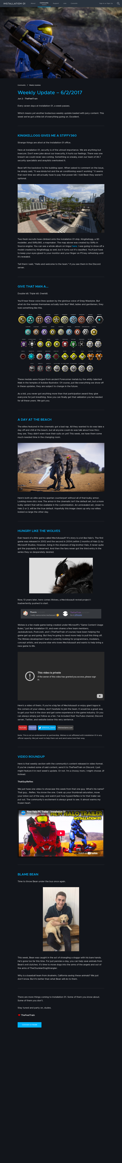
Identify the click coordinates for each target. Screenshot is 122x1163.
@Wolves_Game (48, 728)
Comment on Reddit (29, 1025)
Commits (74, 3)
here (74, 246)
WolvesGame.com (65, 728)
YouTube (22, 728)
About (33, 3)
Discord (32, 728)
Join (64, 3)
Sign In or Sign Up (106, 3)
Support (56, 3)
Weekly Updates (35, 85)
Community (44, 3)
